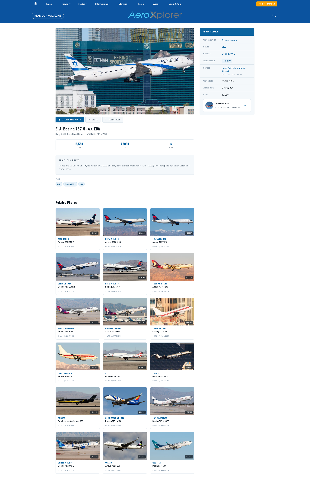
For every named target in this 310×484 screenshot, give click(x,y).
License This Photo (69, 119)
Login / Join (175, 4)
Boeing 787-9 (70, 184)
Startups (123, 4)
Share (93, 119)
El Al (59, 184)
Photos (140, 4)
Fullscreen (112, 119)
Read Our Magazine (47, 15)
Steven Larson (229, 40)
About (156, 4)
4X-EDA (227, 60)
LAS (81, 184)
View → (246, 105)
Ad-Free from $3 (267, 4)
